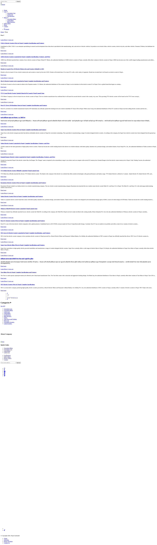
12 (17, 297)
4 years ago (10, 102)
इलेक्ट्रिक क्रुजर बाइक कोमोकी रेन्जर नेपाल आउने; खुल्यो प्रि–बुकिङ (17, 258)
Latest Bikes (10, 20)
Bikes (5, 17)
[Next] (7, 299)
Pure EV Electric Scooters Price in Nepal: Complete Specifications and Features (23, 220)
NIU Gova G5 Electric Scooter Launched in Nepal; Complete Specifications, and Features (25, 233)
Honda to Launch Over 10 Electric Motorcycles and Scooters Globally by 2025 (22, 69)
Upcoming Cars (11, 13)
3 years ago (10, 40)
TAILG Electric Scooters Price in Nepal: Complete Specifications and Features (22, 43)
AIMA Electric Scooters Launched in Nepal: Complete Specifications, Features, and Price (25, 56)
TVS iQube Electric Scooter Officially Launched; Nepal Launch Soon (20, 170)
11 (15, 297)
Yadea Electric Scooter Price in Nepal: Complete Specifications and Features (22, 196)
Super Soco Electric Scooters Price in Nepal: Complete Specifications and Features (23, 129)
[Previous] (7, 293)
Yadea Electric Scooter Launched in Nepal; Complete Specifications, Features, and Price (25, 143)
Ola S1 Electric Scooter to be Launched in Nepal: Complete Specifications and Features (25, 81)
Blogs (5, 25)
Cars (5, 11)
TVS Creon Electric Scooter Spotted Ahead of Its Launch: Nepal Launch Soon (22, 93)
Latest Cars (10, 14)
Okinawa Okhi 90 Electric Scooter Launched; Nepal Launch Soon (19, 208)
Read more (3, 50)
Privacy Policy (7, 358)
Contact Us (7, 543)
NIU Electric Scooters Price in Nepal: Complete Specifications (18, 284)
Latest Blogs (4, 40)
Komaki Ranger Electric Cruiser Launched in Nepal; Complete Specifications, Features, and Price (28, 157)
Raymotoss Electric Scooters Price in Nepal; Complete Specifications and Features (23, 182)
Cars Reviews (10, 16)
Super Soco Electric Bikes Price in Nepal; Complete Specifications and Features (23, 245)
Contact (6, 26)
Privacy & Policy (8, 541)
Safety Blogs (7, 23)
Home (5, 10)
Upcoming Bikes (11, 19)
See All (3, 306)
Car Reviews (7, 355)
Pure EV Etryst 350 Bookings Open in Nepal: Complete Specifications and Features (24, 105)
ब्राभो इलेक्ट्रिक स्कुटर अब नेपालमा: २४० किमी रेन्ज (13, 117)
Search (18, 1)
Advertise (6, 540)
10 (13, 297)
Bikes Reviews (11, 22)
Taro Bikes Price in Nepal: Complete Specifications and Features (18, 272)
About (5, 538)
